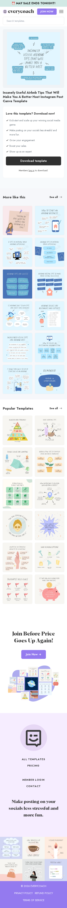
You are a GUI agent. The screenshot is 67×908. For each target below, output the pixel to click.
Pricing (33, 765)
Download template (33, 161)
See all (53, 197)
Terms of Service (33, 900)
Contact (33, 786)
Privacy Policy (23, 893)
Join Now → (33, 654)
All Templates (33, 759)
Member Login (33, 780)
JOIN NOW (46, 11)
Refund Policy (44, 893)
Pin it (6, 33)
